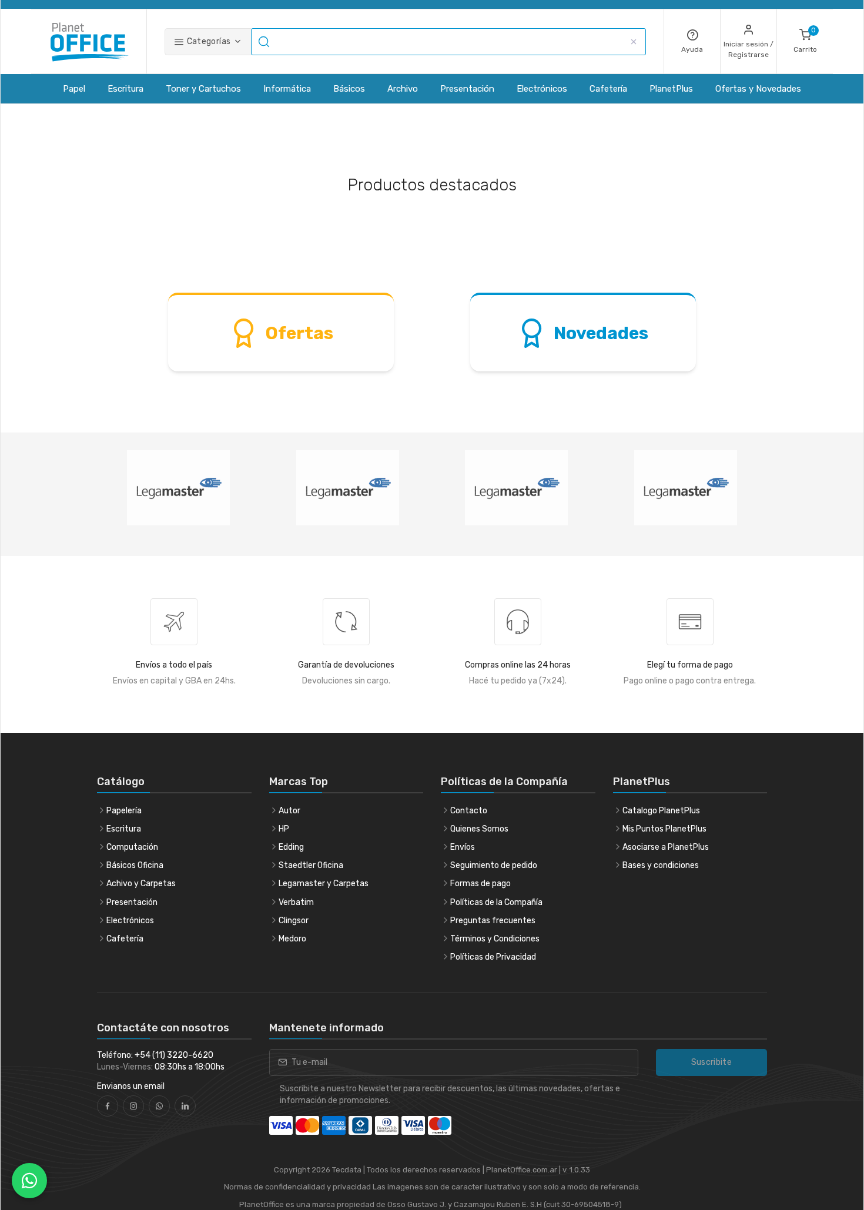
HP (284, 829)
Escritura (125, 88)
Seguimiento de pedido (493, 865)
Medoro (292, 939)
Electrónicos (542, 88)
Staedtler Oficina (311, 865)
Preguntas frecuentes (492, 921)
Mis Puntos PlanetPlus (664, 829)
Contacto (468, 811)
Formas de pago (480, 884)
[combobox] (448, 41)
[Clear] (633, 42)
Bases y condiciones (660, 865)
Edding (291, 847)
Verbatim (296, 902)
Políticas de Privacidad (493, 957)
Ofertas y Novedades (758, 88)
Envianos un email (131, 1086)
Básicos (349, 88)
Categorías (207, 41)
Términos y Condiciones (495, 939)
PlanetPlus (671, 88)
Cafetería (608, 88)
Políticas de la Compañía (496, 902)
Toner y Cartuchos (203, 88)
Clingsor (294, 921)
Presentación (467, 88)
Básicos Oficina (134, 865)
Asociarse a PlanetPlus (665, 847)
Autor (289, 811)
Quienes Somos (479, 829)
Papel (74, 88)
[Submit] (265, 42)
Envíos (462, 847)
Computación (132, 847)
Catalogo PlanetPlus (661, 811)
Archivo (402, 88)
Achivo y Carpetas (141, 884)
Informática (287, 88)
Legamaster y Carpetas (324, 884)
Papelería (124, 811)
